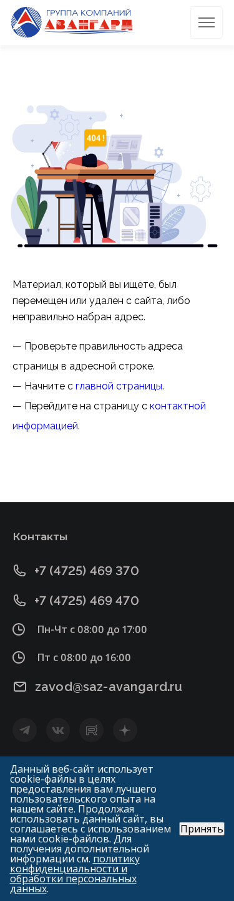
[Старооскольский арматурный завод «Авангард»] (73, 22)
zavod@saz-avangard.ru (108, 686)
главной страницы (119, 386)
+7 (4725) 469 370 (86, 570)
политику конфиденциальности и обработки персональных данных (75, 873)
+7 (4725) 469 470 (86, 600)
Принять (201, 829)
